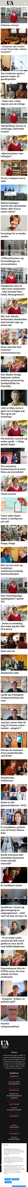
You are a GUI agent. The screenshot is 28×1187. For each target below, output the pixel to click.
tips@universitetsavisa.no (14, 1078)
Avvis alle (8, 1179)
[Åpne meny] (25, 3)
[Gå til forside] (14, 3)
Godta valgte (15, 1179)
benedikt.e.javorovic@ (14, 1100)
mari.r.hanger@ (14, 1112)
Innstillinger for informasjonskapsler (19, 1186)
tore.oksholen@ (14, 1086)
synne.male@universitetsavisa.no (14, 1130)
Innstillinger (8, 1182)
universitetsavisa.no (14, 1088)
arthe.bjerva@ (14, 1141)
